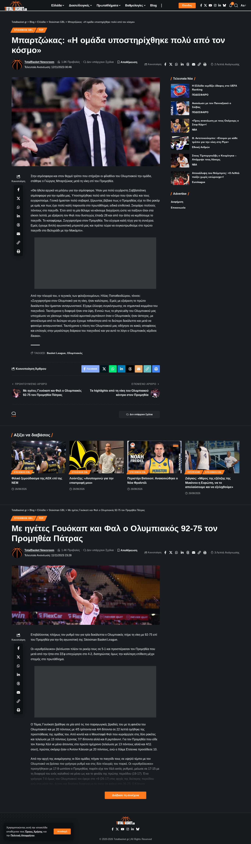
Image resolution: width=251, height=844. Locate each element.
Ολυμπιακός (75, 353)
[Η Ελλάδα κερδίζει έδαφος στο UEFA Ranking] (180, 91)
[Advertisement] (95, 263)
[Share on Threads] (188, 64)
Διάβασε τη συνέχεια (125, 795)
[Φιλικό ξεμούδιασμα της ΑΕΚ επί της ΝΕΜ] (39, 457)
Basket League (56, 353)
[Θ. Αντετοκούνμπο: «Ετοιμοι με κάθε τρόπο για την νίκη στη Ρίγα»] (180, 143)
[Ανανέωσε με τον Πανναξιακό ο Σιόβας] (180, 108)
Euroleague (198, 182)
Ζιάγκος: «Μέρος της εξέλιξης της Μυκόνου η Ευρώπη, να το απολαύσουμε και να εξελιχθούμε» (209, 482)
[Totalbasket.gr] (16, 5)
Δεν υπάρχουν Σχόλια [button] (141, 414)
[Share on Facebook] (165, 64)
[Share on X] (170, 64)
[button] (62, 831)
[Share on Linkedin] (182, 64)
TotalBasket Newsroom (39, 61)
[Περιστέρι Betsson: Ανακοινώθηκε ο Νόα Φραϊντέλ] (154, 457)
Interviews (193, 472)
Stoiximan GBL (23, 30)
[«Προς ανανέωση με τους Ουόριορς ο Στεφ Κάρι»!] (180, 126)
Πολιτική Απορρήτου (23, 835)
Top (41, 30)
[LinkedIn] (219, 5)
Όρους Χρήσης (34, 831)
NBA (194, 129)
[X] (205, 5)
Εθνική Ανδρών (201, 147)
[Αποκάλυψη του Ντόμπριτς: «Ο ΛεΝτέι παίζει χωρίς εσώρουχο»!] (180, 178)
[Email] (193, 64)
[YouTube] (210, 5)
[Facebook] (201, 5)
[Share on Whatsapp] (176, 64)
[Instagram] (215, 5)
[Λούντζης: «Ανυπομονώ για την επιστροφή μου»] (96, 457)
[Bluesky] (224, 5)
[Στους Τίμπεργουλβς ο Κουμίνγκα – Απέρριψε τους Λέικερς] (180, 161)
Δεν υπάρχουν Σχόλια (100, 61)
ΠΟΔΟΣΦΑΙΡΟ (200, 94)
